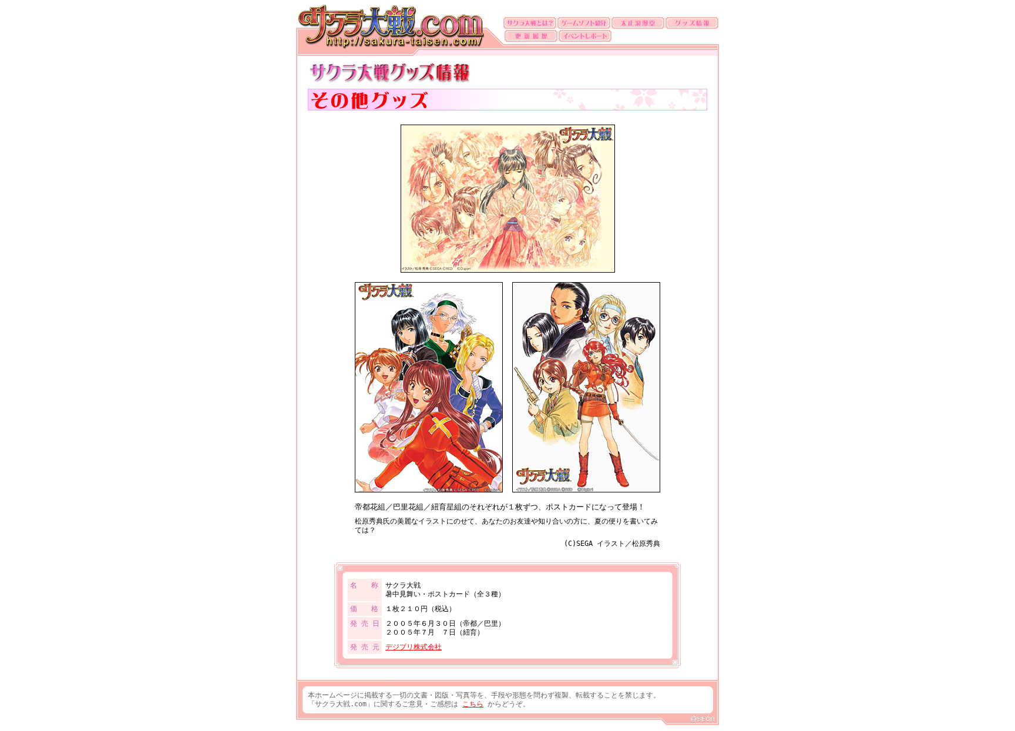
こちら (472, 704)
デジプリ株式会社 (413, 647)
